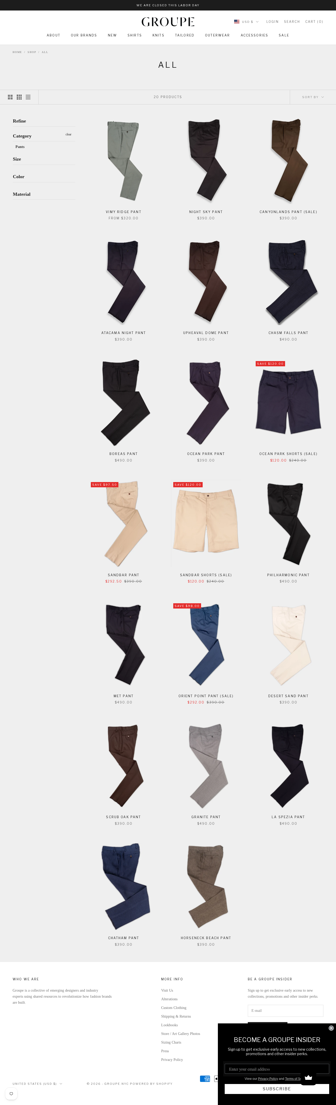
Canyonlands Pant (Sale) (288, 212)
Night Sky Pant (206, 212)
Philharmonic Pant (288, 575)
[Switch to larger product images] (10, 97)
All (45, 52)
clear (68, 134)
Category (22, 135)
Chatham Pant (123, 938)
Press (165, 1051)
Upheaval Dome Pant (206, 333)
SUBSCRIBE (277, 1088)
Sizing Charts (171, 1042)
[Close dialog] (331, 1028)
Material (21, 194)
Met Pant (124, 696)
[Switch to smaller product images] (19, 97)
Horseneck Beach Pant (206, 938)
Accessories (255, 35)
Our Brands (84, 35)
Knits (159, 35)
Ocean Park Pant (206, 454)
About (53, 35)
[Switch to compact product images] (28, 97)
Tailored (185, 35)
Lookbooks (169, 1025)
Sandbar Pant (124, 575)
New (112, 35)
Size (17, 159)
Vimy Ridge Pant (123, 212)
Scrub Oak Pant (123, 817)
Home (17, 52)
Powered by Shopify (151, 1084)
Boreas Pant (123, 454)
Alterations (169, 999)
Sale (284, 35)
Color (18, 176)
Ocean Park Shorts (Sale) (288, 454)
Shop (32, 52)
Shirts (135, 35)
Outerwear (217, 35)
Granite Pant (206, 817)
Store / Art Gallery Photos (180, 1034)
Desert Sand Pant (288, 696)
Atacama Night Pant (123, 333)
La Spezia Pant (288, 817)
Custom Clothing (173, 1008)
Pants (19, 147)
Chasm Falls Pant (289, 333)
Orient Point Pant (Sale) (206, 696)
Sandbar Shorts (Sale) (206, 575)
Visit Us (167, 990)
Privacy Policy (172, 1060)
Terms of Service (297, 1079)
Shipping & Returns (176, 1016)
